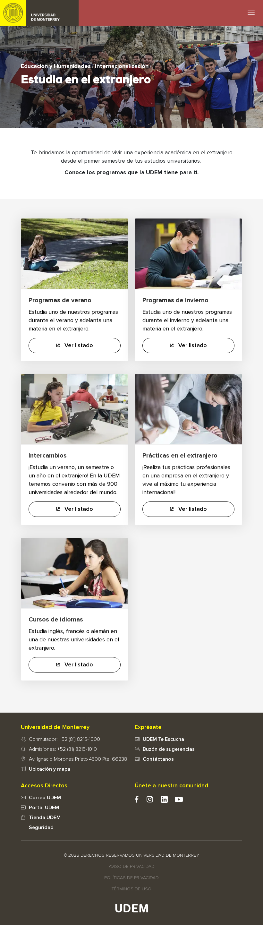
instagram (150, 799)
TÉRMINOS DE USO (131, 889)
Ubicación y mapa (49, 769)
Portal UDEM (44, 807)
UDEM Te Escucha (163, 739)
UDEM (39, 13)
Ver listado (78, 345)
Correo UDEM (45, 797)
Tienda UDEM (45, 817)
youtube (178, 799)
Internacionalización (121, 66)
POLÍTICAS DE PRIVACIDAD (131, 878)
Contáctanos (158, 759)
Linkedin (164, 799)
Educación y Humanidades (56, 66)
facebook (136, 799)
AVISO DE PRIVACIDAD (132, 866)
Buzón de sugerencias (169, 749)
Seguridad (41, 827)
